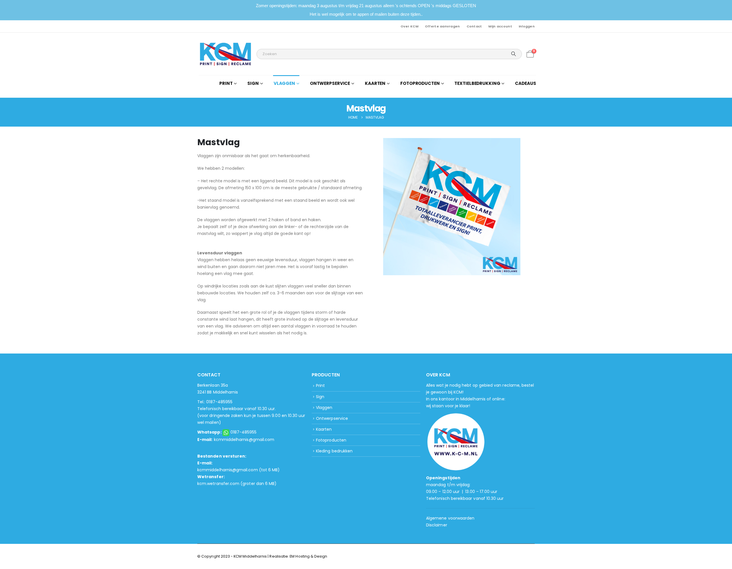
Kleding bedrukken (334, 451)
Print (320, 385)
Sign (320, 397)
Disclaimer (436, 525)
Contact (474, 26)
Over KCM (409, 26)
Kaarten (324, 429)
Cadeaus (525, 83)
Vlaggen (324, 407)
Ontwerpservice (332, 418)
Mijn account (500, 26)
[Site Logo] (225, 53)
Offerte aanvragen (442, 26)
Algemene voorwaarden (450, 518)
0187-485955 (243, 432)
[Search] (514, 54)
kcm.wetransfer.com (218, 483)
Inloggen (527, 26)
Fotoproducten (331, 440)
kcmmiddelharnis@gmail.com (244, 439)
